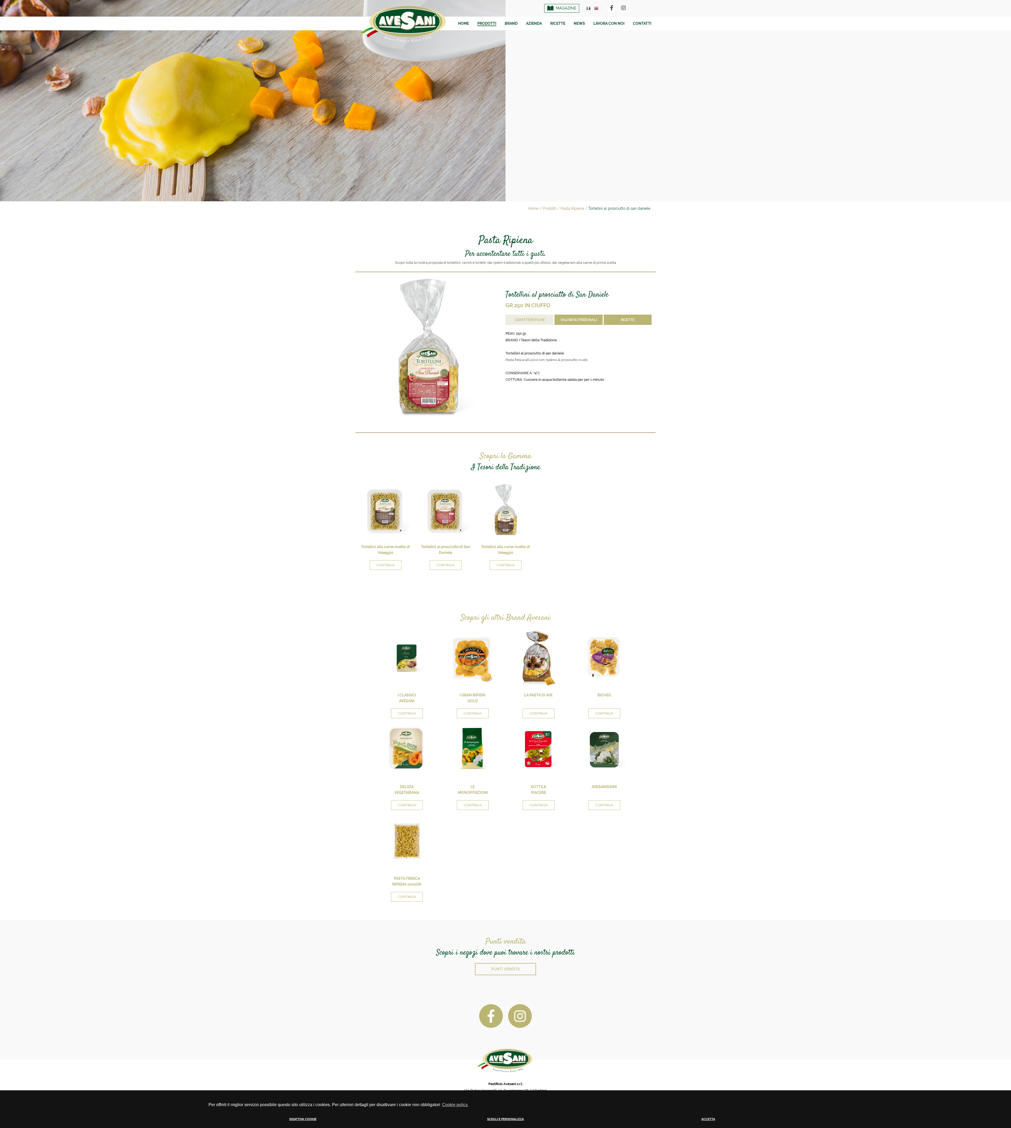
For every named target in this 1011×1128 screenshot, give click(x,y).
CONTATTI (642, 23)
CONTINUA (385, 565)
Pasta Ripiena (572, 208)
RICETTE (557, 23)
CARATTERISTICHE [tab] (529, 320)
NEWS (579, 23)
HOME (463, 23)
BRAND (511, 23)
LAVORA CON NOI (609, 23)
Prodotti (549, 208)
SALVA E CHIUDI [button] (758, 1123)
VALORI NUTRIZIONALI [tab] (579, 320)
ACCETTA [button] (708, 1119)
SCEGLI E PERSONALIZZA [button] (505, 1119)
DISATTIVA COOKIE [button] (302, 1119)
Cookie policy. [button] (455, 1104)
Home (533, 208)
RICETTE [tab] (628, 320)
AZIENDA (534, 23)
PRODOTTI (486, 23)
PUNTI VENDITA (505, 969)
